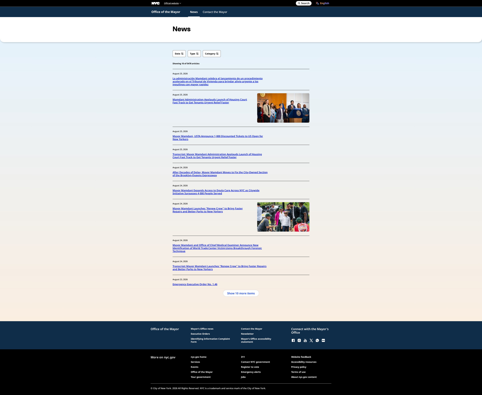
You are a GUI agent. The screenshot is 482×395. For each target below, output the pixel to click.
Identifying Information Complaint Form (210, 340)
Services (195, 361)
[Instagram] (299, 340)
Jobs (243, 376)
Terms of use (298, 371)
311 (243, 356)
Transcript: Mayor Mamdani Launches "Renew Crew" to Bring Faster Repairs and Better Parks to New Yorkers (219, 268)
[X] (311, 340)
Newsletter (247, 333)
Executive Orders (200, 333)
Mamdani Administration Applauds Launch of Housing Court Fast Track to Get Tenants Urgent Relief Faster (210, 101)
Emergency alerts (251, 371)
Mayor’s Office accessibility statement (256, 340)
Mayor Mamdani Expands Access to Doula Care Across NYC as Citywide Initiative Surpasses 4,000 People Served (216, 192)
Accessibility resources (303, 361)
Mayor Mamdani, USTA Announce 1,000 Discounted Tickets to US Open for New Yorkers (218, 138)
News (194, 12)
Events (194, 366)
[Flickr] (323, 340)
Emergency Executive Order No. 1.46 (195, 284)
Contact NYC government (255, 361)
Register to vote (250, 366)
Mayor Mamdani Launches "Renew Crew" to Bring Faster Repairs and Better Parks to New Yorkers (208, 210)
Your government (201, 376)
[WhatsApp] (317, 340)
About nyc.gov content (304, 376)
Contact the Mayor (215, 12)
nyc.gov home (198, 356)
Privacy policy (298, 366)
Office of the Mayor (165, 12)
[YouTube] (305, 340)
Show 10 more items (241, 293)
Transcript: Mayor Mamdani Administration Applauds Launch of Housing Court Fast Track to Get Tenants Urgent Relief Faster (217, 156)
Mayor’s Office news (202, 328)
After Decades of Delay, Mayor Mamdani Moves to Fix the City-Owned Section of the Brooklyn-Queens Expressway (220, 174)
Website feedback (301, 356)
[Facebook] (293, 340)
